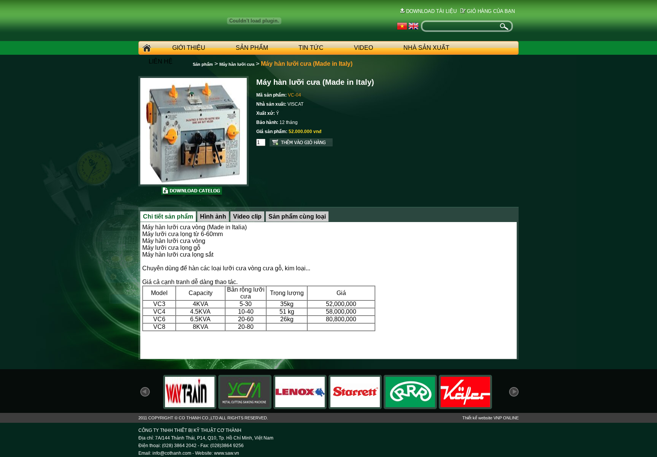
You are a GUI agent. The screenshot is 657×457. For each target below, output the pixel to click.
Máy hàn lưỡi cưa (236, 64)
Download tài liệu (431, 11)
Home (145, 48)
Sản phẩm (252, 47)
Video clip (247, 216)
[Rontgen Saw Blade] (410, 407)
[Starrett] (355, 407)
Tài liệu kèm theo (192, 192)
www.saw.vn (226, 453)
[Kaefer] (465, 407)
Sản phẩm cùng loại (297, 216)
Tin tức (311, 47)
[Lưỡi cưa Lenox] (300, 407)
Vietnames (402, 26)
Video (363, 47)
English (413, 26)
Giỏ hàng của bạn (491, 11)
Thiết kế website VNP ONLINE (490, 418)
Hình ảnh (213, 216)
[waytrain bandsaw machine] (189, 407)
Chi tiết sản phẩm (168, 216)
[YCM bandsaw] (244, 407)
